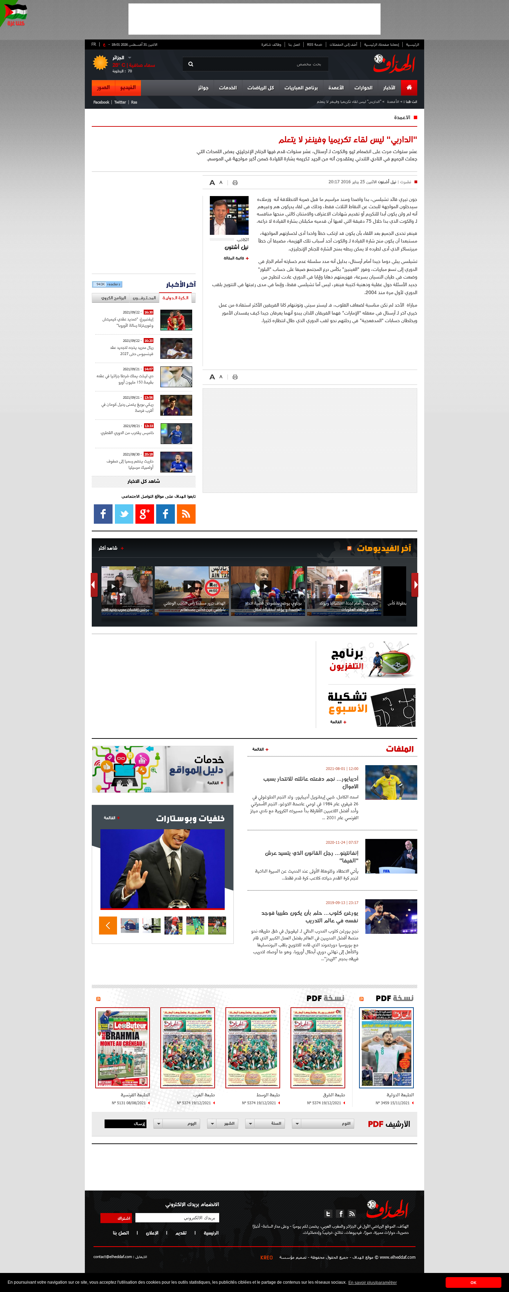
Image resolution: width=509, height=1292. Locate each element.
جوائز (203, 88)
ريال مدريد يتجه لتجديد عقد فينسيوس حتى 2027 (131, 350)
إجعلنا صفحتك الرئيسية (381, 44)
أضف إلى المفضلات (343, 44)
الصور (103, 87)
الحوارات (364, 88)
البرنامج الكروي (113, 297)
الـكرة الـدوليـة (175, 297)
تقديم (181, 1233)
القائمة (336, 721)
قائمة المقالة (234, 258)
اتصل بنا (294, 44)
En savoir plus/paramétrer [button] (372, 1282)
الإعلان (152, 1233)
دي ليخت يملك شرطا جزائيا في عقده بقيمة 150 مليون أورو (125, 379)
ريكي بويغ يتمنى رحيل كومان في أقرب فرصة (127, 407)
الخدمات (228, 88)
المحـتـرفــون (144, 297)
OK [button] (473, 1283)
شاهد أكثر (108, 548)
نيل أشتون (386, 181)
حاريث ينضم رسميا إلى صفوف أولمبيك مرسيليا (130, 464)
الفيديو (128, 87)
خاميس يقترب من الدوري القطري (127, 432)
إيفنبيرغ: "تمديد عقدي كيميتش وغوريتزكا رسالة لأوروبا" (127, 322)
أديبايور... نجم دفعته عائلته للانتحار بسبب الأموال (310, 782)
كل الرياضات (261, 88)
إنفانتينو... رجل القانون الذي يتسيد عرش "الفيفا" (311, 856)
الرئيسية (412, 44)
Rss (134, 102)
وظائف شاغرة (271, 44)
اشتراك (124, 1217)
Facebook (101, 102)
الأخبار (389, 88)
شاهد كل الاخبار (143, 482)
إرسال (139, 1123)
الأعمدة (336, 88)
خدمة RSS (314, 44)
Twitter (120, 102)
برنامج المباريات (301, 88)
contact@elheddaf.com (112, 1256)
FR (93, 44)
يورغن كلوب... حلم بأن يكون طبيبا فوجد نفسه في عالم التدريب (309, 916)
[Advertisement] (254, 19)
